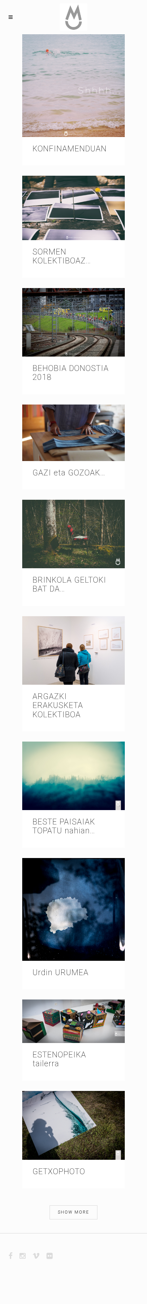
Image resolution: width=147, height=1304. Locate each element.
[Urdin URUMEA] (73, 909)
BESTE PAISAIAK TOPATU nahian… (63, 826)
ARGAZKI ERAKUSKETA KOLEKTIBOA (57, 705)
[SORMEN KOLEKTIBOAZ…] (73, 208)
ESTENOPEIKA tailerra (59, 1059)
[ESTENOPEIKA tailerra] (73, 1021)
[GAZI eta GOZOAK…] (73, 433)
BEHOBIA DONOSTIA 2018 (70, 373)
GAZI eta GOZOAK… (68, 472)
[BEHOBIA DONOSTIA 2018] (73, 322)
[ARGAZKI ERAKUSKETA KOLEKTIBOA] (73, 650)
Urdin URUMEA (60, 972)
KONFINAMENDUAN (69, 148)
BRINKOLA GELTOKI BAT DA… (69, 584)
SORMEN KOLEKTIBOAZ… (61, 256)
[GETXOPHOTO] (73, 1125)
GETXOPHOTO (58, 1171)
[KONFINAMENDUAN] (73, 85)
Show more (73, 1212)
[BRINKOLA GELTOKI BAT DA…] (73, 534)
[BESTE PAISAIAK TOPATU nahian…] (73, 776)
